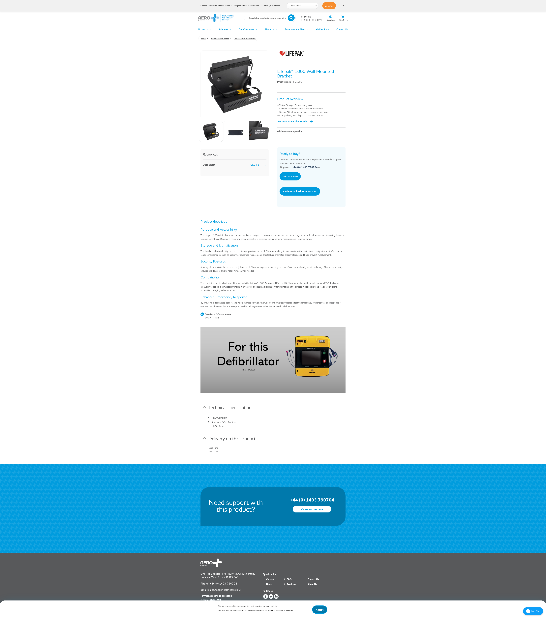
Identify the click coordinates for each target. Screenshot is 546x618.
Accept (319, 609)
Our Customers (246, 29)
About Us (269, 29)
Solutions (223, 29)
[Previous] (205, 84)
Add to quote (290, 176)
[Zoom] (204, 115)
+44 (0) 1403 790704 (312, 20)
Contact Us (342, 29)
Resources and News (295, 29)
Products (203, 29)
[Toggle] (204, 408)
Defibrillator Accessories (245, 38)
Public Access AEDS (220, 38)
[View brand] (291, 53)
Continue (329, 5)
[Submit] (291, 18)
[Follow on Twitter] (270, 596)
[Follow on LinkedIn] (276, 596)
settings (289, 610)
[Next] (263, 84)
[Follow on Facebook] (265, 596)
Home (203, 38)
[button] (533, 611)
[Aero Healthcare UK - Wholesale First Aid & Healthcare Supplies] (216, 18)
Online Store (322, 29)
